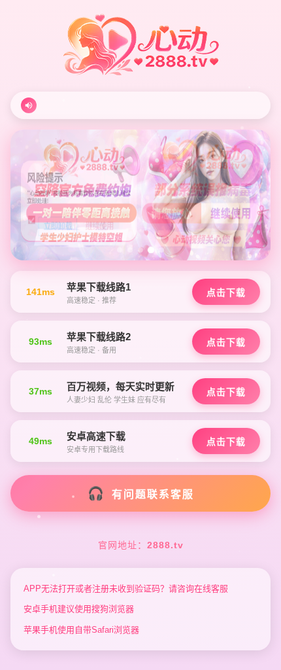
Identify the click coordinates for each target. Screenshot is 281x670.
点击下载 (226, 292)
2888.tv (165, 545)
